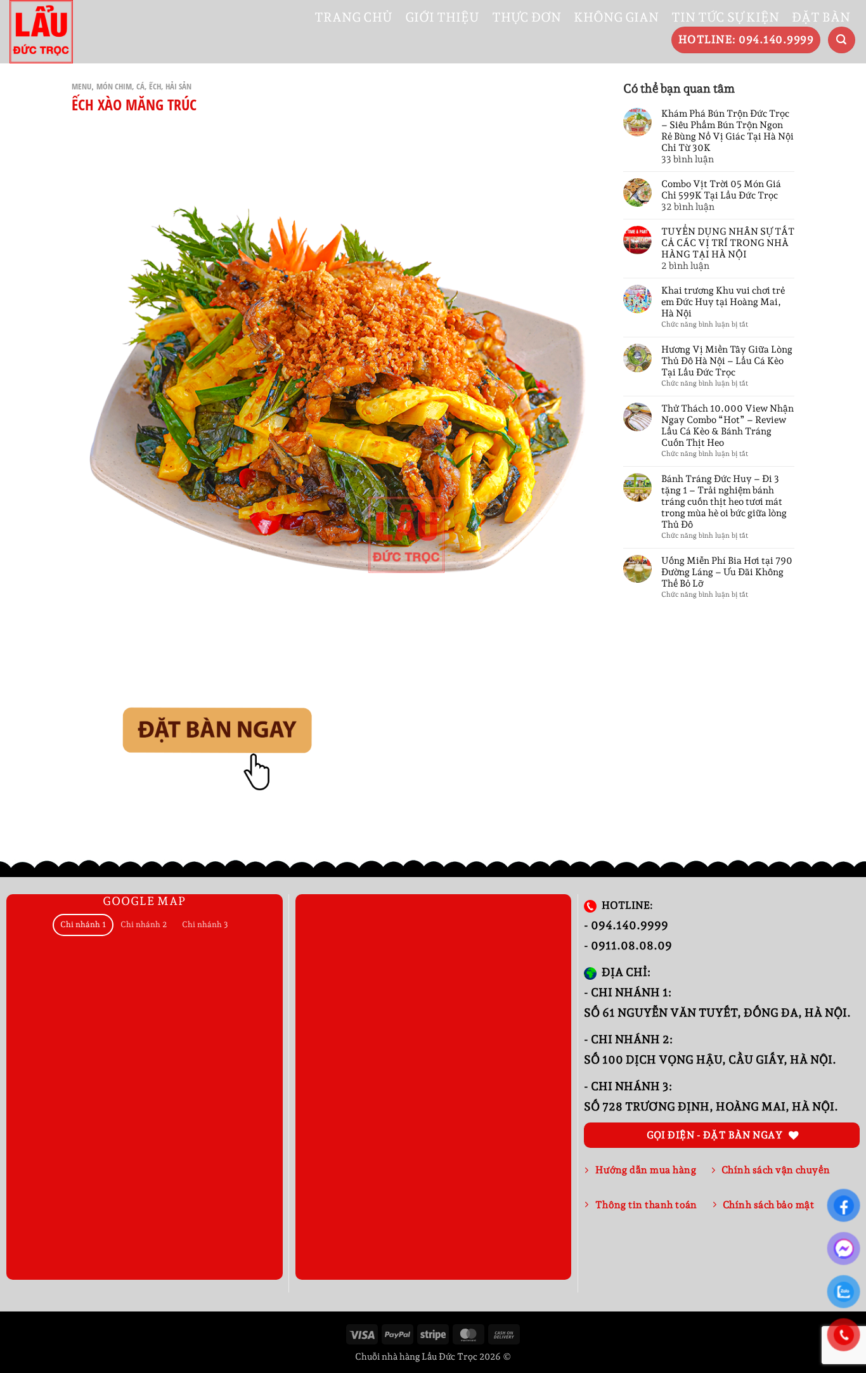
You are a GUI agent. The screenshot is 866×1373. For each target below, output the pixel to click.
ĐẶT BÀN (821, 17)
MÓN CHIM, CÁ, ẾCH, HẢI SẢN (143, 86)
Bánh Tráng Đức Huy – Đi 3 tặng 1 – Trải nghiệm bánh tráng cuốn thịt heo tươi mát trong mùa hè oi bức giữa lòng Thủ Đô (724, 501)
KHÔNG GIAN (616, 17)
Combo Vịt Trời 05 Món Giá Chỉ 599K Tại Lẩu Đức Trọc (721, 189)
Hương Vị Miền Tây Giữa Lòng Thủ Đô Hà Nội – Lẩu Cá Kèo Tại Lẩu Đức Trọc (726, 361)
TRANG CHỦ (353, 17)
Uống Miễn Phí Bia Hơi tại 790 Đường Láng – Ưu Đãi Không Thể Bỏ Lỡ (726, 572)
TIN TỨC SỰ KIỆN (725, 17)
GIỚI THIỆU (442, 17)
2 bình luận (702, 265)
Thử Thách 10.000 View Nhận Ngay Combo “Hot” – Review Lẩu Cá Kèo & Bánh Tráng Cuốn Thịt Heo (727, 425)
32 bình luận (702, 206)
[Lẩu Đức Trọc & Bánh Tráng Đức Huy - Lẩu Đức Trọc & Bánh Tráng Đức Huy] (41, 31)
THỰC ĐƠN (526, 17)
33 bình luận (700, 159)
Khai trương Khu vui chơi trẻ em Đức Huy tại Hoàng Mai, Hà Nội (723, 302)
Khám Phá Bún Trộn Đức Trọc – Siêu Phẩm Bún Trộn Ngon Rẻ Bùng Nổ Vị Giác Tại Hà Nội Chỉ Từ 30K (727, 130)
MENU (81, 86)
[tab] (83, 925)
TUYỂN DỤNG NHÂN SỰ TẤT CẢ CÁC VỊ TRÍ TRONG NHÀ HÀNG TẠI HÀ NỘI (727, 243)
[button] (841, 40)
